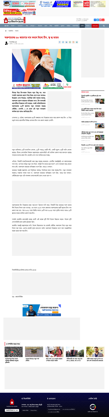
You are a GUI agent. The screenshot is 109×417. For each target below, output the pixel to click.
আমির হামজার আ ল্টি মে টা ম (89, 122)
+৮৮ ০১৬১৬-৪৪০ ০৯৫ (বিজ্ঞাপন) (68, 409)
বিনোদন (40, 26)
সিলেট (13, 26)
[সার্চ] (104, 25)
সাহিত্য (68, 26)
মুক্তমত (62, 26)
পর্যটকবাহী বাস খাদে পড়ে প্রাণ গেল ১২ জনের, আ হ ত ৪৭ (74, 360)
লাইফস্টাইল (75, 26)
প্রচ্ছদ (7, 26)
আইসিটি (56, 26)
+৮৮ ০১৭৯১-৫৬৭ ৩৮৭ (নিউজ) (53, 412)
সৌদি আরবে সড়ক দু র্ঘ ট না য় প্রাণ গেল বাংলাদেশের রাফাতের (95, 360)
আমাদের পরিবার (25, 410)
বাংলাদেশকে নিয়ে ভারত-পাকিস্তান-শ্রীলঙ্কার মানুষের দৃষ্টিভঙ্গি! (11, 360)
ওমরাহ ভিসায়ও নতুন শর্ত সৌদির (32, 360)
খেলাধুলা (32, 26)
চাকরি (82, 26)
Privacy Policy (34, 410)
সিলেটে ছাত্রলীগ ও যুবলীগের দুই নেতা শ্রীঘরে (91, 96)
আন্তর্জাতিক (10, 31)
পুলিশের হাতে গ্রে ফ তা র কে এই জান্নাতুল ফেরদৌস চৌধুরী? (92, 133)
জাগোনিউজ (19, 297)
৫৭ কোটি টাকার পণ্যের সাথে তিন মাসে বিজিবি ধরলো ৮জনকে (91, 109)
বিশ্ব (27, 26)
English (95, 26)
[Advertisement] (59, 102)
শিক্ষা (51, 26)
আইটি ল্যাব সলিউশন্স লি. (93, 412)
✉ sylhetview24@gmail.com (54, 409)
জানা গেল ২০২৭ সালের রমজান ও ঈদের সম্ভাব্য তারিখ (54, 360)
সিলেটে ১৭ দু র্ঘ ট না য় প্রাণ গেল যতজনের (92, 145)
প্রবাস (46, 26)
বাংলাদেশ (20, 26)
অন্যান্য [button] (88, 26)
